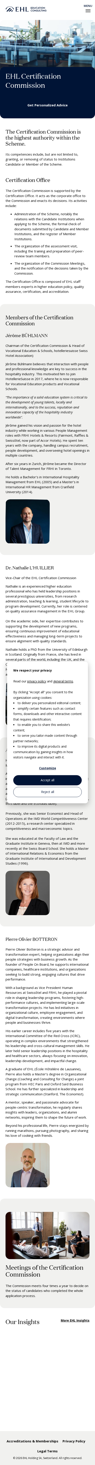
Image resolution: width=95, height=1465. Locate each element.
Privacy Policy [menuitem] (74, 1441)
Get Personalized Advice (47, 105)
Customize (47, 768)
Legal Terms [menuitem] (47, 1451)
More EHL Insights (75, 1320)
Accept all (47, 780)
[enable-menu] (88, 11)
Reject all (47, 792)
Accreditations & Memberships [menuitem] (32, 1441)
